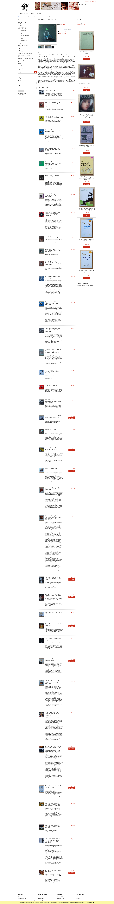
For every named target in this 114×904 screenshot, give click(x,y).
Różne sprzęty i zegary (23, 56)
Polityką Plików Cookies (49, 902)
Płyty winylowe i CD (22, 28)
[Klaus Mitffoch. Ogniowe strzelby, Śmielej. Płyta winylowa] (41, 214)
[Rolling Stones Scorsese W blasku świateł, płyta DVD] (41, 749)
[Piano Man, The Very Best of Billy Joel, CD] (41, 614)
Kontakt (78, 898)
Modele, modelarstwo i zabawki (25, 53)
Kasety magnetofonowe (23, 45)
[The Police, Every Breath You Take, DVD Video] (41, 789)
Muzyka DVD (21, 47)
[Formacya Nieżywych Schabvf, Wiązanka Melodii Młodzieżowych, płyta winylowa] (41, 164)
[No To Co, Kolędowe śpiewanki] (41, 470)
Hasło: (19, 85)
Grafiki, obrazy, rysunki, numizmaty (25, 58)
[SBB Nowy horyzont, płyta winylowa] (41, 872)
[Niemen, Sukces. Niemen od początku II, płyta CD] (41, 449)
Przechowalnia (60, 900)
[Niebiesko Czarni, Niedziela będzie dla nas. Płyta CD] (41, 417)
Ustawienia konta (60, 898)
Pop (22, 38)
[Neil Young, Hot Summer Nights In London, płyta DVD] (41, 597)
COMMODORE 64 (22, 22)
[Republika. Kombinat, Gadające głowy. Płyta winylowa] (41, 304)
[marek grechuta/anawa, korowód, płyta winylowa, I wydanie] (41, 827)
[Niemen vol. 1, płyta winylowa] (41, 431)
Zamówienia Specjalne (23, 61)
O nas (77, 896)
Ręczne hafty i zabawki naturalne (25, 60)
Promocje (20, 65)
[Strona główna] (24, 7)
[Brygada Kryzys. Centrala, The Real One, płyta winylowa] (41, 118)
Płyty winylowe (23, 30)
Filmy (19, 48)
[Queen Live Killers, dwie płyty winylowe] (41, 626)
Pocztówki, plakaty (22, 27)
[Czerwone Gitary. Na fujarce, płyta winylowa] (41, 661)
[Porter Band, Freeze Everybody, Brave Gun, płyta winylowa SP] (41, 263)
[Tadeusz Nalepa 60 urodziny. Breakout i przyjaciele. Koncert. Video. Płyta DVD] (41, 352)
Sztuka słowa (24, 40)
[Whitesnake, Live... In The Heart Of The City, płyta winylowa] (41, 714)
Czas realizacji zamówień (42, 900)
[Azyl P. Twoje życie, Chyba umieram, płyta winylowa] (41, 105)
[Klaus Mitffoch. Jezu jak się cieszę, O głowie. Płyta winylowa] (41, 196)
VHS (19, 50)
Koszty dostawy (41, 898)
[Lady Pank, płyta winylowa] (41, 239)
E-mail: (19, 80)
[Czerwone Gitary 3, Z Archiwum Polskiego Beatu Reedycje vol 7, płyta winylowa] (41, 518)
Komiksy (20, 25)
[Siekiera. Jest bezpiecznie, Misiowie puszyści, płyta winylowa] (41, 330)
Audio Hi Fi (20, 51)
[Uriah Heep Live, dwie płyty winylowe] (41, 640)
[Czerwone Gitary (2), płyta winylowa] (41, 490)
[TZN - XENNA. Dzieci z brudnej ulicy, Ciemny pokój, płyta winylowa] (41, 402)
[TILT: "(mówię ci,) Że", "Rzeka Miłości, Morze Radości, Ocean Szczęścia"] (41, 372)
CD (20, 43)
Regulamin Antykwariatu (23, 896)
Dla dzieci (23, 42)
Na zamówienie (41, 896)
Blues (22, 33)
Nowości (20, 63)
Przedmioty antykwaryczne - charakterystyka (27, 900)
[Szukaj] (35, 72)
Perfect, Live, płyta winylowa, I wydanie (85, 285)
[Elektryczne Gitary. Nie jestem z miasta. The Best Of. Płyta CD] (41, 150)
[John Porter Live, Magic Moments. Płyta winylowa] (41, 177)
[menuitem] (23, 14)
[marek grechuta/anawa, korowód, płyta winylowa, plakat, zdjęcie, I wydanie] (41, 804)
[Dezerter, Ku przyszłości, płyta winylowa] (41, 132)
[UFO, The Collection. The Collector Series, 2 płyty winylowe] (41, 683)
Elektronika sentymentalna (24, 55)
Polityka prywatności (22, 898)
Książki (19, 23)
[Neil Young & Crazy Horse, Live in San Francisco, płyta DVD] (41, 580)
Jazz (22, 37)
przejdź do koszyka (81, 24)
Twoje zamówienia (60, 896)
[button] (61, 31)
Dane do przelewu (80, 900)
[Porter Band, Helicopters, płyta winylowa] (41, 278)
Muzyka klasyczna (25, 35)
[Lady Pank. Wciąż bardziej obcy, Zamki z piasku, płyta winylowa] (41, 251)
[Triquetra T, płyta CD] (41, 387)
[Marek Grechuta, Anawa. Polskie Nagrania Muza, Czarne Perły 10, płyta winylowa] (41, 840)
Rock (22, 32)
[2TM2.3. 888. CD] (41, 92)
